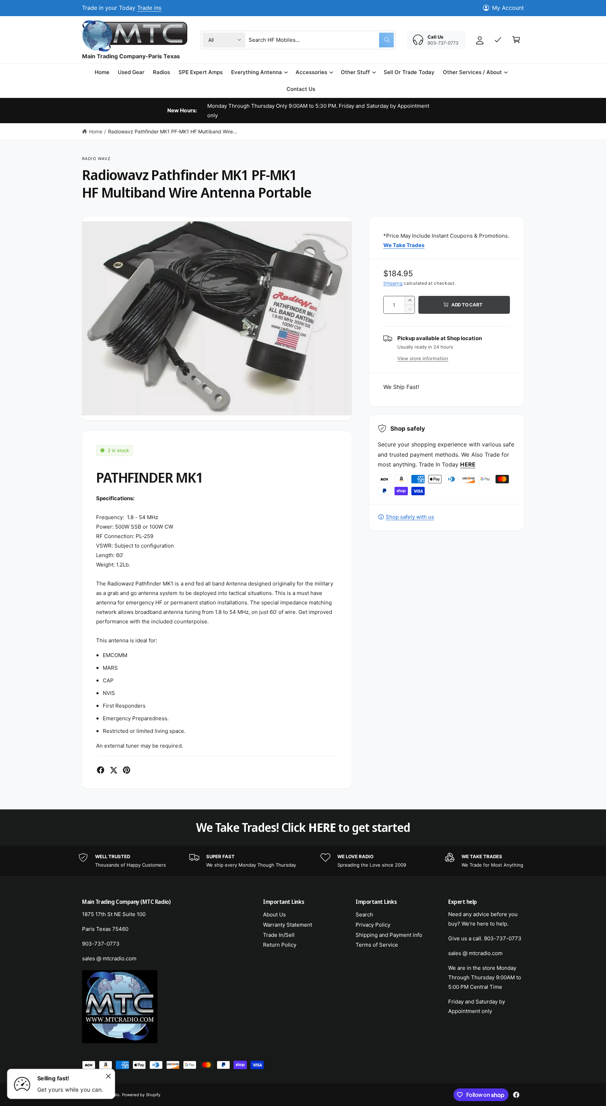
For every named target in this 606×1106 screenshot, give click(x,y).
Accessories (311, 72)
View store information (422, 358)
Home (95, 131)
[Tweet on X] (113, 770)
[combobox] (321, 40)
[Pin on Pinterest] (126, 770)
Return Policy (279, 944)
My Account (508, 7)
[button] (259, 72)
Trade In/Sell (279, 935)
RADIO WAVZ (96, 158)
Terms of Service (377, 944)
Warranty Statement (287, 924)
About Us (274, 914)
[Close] (108, 1076)
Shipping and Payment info (389, 935)
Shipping (393, 283)
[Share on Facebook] (100, 770)
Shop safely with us (410, 517)
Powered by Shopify (141, 1094)
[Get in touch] (498, 40)
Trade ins (149, 7)
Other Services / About (472, 72)
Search (364, 914)
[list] (303, 861)
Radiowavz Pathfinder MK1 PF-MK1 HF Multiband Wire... (172, 131)
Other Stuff (355, 72)
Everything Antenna (256, 72)
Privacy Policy (373, 924)
